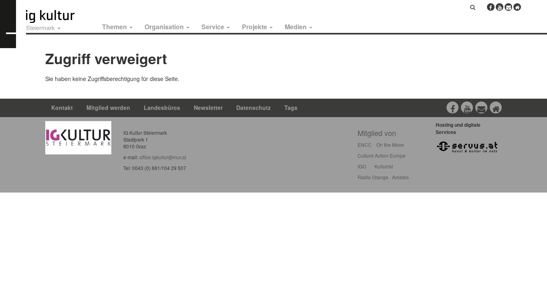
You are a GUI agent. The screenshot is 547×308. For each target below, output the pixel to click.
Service (213, 26)
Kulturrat (383, 166)
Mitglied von (377, 133)
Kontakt (62, 107)
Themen (115, 26)
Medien (296, 26)
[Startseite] (59, 16)
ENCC (365, 144)
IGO (362, 166)
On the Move (390, 144)
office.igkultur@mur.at (162, 157)
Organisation (165, 26)
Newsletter (208, 107)
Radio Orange (373, 177)
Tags (291, 107)
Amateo (400, 177)
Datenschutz (253, 107)
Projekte (255, 26)
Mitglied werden (108, 107)
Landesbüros (162, 107)
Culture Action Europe (382, 155)
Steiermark (41, 27)
